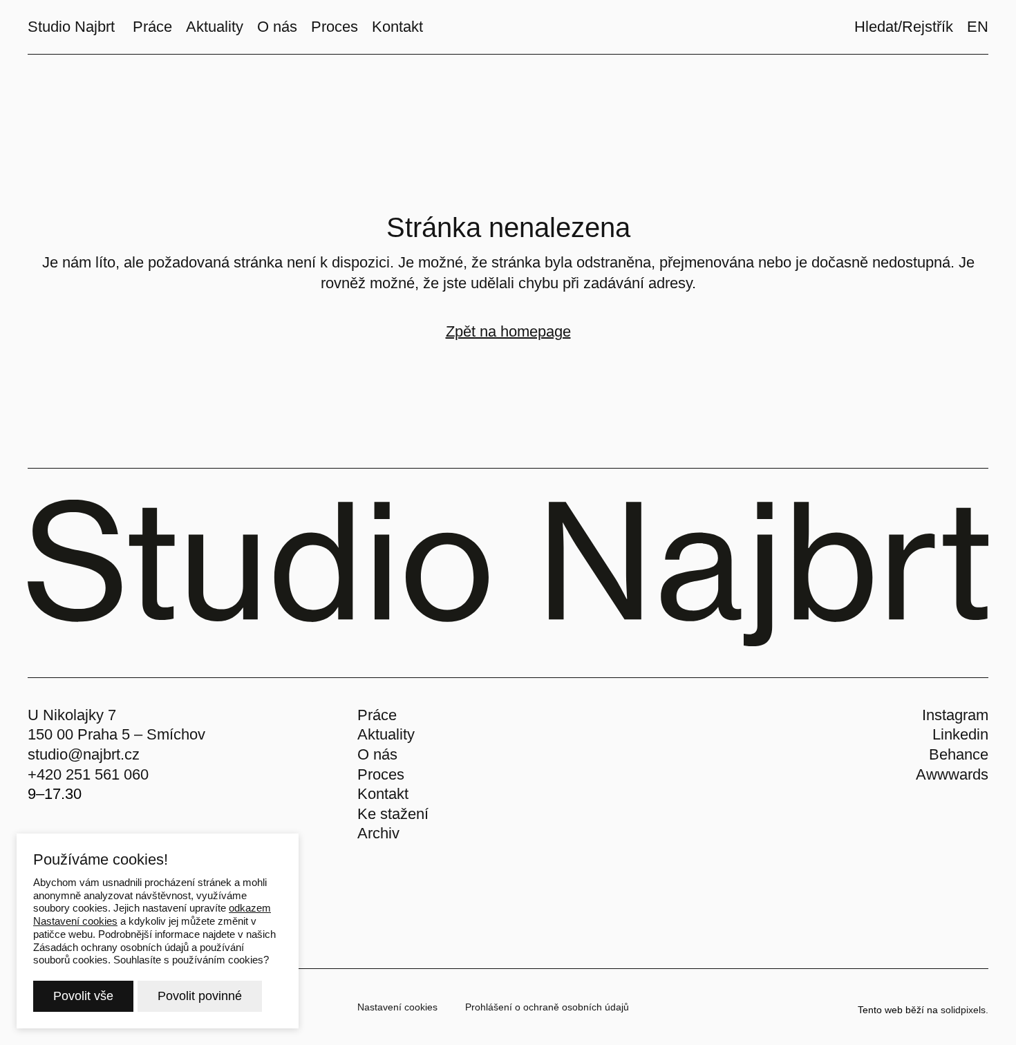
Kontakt (382, 793)
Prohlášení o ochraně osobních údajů (547, 1007)
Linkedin (960, 734)
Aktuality (386, 734)
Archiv (378, 833)
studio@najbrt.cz (84, 754)
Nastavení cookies (397, 1007)
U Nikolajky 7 (72, 715)
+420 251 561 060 (88, 774)
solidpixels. (964, 1009)
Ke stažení (393, 813)
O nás (377, 754)
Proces (380, 774)
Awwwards (952, 774)
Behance (958, 754)
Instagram (955, 715)
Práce (377, 715)
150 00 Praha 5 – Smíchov (116, 734)
